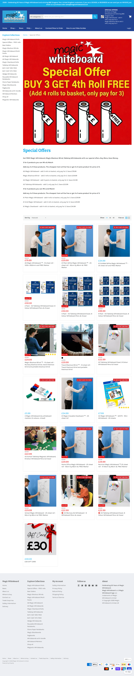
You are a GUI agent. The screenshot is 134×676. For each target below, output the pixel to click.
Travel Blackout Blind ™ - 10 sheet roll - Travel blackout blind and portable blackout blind (76, 367)
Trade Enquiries (8, 600)
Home (4, 28)
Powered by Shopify (8, 663)
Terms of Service (58, 597)
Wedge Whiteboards (9, 74)
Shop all (5, 97)
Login (129, 28)
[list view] (129, 218)
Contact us (6, 597)
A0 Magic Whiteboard (10, 56)
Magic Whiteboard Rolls (10, 39)
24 (107, 218)
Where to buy (7, 594)
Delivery (5, 606)
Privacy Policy (57, 588)
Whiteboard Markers (9, 94)
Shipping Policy (57, 594)
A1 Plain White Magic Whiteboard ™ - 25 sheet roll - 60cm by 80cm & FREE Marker (77, 265)
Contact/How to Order (54, 28)
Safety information (9, 603)
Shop (12, 28)
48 (113, 218)
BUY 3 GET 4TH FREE (9, 71)
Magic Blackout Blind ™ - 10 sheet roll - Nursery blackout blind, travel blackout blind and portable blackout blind (39, 364)
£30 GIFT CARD (30, 562)
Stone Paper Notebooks (10, 82)
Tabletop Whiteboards (10, 65)
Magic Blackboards (9, 85)
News (21, 28)
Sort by (27, 218)
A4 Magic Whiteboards (10, 59)
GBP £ (127, 659)
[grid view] (126, 218)
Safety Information (59, 585)
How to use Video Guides (76, 28)
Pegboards (6, 88)
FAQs (29, 28)
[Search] (95, 16)
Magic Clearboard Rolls (10, 62)
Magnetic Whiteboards (10, 100)
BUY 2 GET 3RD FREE (9, 68)
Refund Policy (57, 591)
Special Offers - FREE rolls (11, 42)
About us (38, 28)
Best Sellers (6, 45)
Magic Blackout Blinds (10, 48)
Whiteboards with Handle (11, 91)
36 (110, 218)
